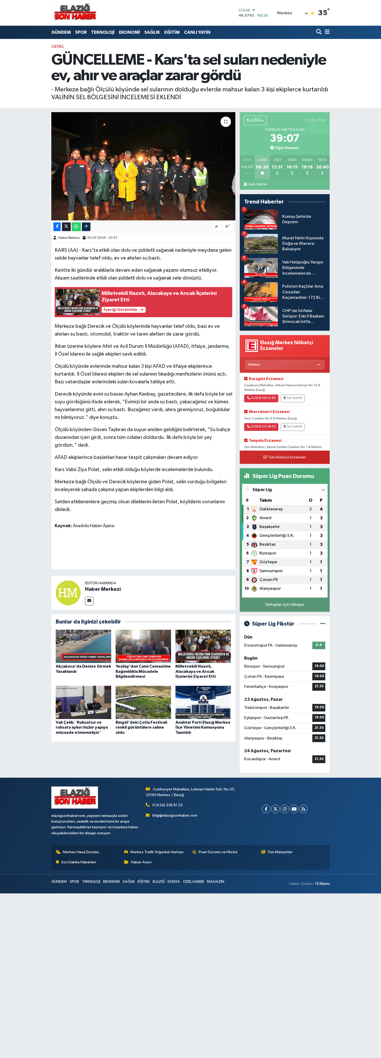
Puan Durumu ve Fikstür (218, 852)
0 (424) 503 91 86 (263, 398)
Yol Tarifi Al (294, 398)
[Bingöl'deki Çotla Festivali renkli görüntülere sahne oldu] (143, 702)
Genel (57, 46)
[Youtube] (294, 809)
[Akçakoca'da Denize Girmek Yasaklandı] (83, 646)
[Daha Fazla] (86, 226)
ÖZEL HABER (193, 882)
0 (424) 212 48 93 (263, 426)
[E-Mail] (89, 601)
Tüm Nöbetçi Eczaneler (287, 457)
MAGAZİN (215, 882)
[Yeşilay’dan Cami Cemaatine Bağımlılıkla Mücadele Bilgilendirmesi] (143, 646)
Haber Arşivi (141, 862)
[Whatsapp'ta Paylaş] (76, 226)
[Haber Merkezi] (68, 593)
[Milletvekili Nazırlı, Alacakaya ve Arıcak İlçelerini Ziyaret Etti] (203, 646)
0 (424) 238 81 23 (167, 805)
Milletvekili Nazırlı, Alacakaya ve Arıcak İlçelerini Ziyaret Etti (195, 671)
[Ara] (319, 32)
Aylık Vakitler (257, 184)
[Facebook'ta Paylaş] (57, 226)
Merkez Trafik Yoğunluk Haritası (157, 852)
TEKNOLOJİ (103, 32)
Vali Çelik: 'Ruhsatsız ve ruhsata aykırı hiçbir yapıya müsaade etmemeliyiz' (82, 727)
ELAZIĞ (159, 882)
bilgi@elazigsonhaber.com (174, 815)
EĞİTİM (172, 32)
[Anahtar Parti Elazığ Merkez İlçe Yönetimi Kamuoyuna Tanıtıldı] (203, 702)
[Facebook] (266, 809)
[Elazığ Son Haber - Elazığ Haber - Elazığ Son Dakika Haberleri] (74, 13)
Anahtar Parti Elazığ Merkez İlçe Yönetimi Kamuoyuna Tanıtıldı (202, 727)
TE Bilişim (322, 884)
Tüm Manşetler (280, 852)
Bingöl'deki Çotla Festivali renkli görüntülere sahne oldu (141, 727)
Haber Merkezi (69, 238)
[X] (275, 809)
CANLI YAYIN (197, 32)
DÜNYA (174, 882)
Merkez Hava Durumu (81, 852)
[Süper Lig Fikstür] (322, 624)
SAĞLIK (152, 32)
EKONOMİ (129, 32)
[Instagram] (284, 809)
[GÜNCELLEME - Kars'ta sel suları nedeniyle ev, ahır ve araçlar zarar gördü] (143, 166)
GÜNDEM (61, 32)
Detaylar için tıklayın (284, 604)
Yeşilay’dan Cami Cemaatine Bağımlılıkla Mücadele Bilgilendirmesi (143, 671)
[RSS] (303, 809)
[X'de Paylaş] (66, 226)
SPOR (81, 32)
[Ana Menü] (326, 32)
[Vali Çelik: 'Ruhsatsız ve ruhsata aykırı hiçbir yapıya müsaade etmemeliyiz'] (83, 702)
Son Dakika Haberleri (78, 862)
